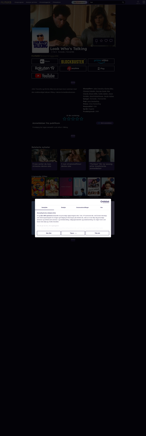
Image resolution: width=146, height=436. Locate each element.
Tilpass (72, 233)
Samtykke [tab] (44, 207)
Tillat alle (97, 233)
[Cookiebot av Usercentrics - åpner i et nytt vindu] (101, 202)
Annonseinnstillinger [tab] (82, 207)
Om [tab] (101, 207)
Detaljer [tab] (63, 207)
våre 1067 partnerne (46, 215)
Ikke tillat (48, 233)
